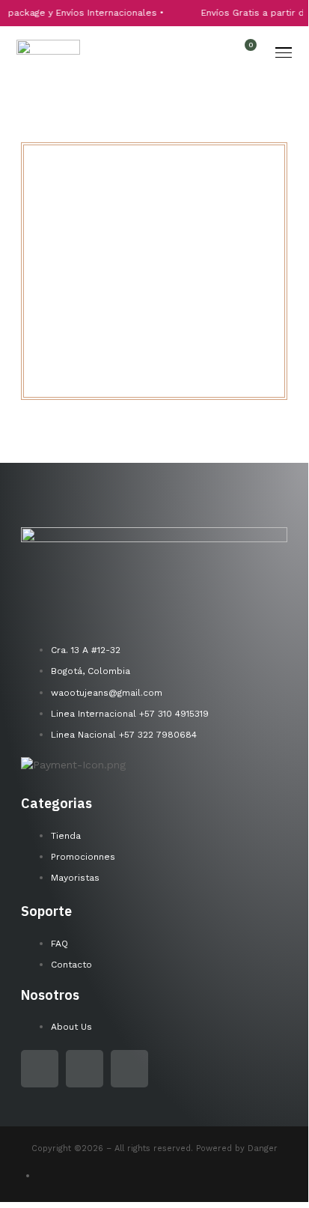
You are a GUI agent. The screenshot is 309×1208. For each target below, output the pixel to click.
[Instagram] (84, 1068)
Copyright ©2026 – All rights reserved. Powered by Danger (154, 1148)
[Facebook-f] (39, 1068)
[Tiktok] (129, 1068)
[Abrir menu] (283, 52)
